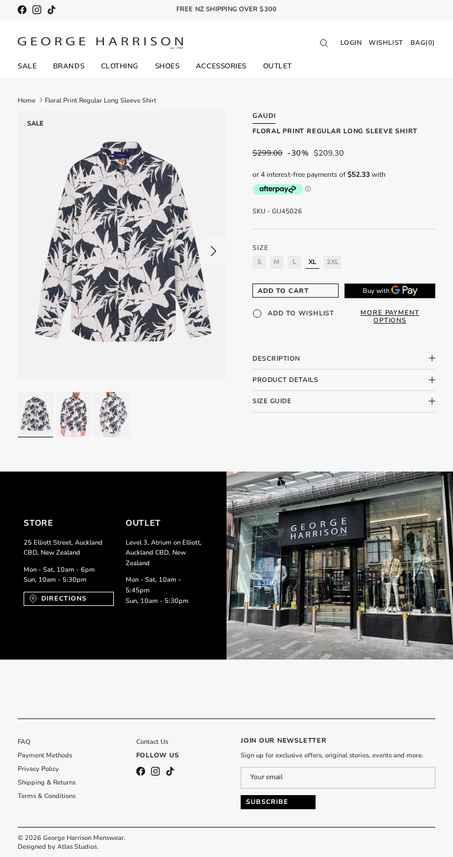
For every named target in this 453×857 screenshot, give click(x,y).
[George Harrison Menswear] (100, 43)
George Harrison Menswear (83, 837)
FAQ (24, 741)
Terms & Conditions (47, 796)
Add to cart (283, 290)
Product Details (285, 379)
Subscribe (267, 801)
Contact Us (152, 741)
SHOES (167, 66)
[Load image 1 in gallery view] (122, 245)
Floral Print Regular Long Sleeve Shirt (100, 99)
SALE (27, 66)
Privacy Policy (38, 768)
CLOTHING (120, 66)
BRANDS (68, 66)
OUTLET (277, 66)
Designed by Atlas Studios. (58, 846)
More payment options (389, 316)
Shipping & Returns (47, 782)
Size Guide (272, 401)
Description (276, 358)
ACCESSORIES (221, 66)
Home (26, 99)
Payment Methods (45, 755)
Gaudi (263, 115)
